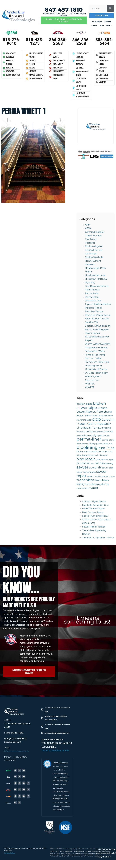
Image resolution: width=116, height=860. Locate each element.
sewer (82, 467)
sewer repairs (94, 476)
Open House (92, 289)
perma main (82, 444)
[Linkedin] (19, 770)
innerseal (81, 432)
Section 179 (91, 322)
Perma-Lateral (93, 300)
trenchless (85, 480)
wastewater (83, 488)
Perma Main (92, 293)
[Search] (110, 8)
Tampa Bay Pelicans (96, 347)
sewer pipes (89, 472)
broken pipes (84, 403)
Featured (90, 242)
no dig (92, 435)
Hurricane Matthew (96, 279)
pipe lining (106, 448)
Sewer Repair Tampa (94, 526)
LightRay (90, 282)
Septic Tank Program (97, 329)
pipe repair (86, 459)
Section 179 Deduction (97, 325)
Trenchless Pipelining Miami (98, 537)
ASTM (88, 228)
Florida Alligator (94, 246)
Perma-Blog (92, 297)
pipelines (107, 443)
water (93, 488)
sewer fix (95, 467)
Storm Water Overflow (97, 344)
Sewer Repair (92, 333)
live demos (98, 432)
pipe (91, 443)
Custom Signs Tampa (94, 501)
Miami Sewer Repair (93, 508)
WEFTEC (90, 383)
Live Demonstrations (97, 286)
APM (87, 224)
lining (89, 431)
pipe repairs (101, 459)
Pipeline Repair (93, 307)
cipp (96, 419)
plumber (83, 463)
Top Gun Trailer (93, 358)
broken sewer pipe (91, 405)
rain (92, 464)
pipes (111, 459)
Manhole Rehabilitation (95, 505)
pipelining (87, 447)
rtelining (108, 463)
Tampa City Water (95, 351)
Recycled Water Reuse (98, 315)
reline (99, 463)
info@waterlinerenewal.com (16, 751)
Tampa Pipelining (95, 354)
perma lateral (108, 440)
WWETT (89, 387)
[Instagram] (28, 783)
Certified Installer (94, 232)
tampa (105, 476)
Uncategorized (93, 365)
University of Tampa (96, 369)
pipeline (98, 444)
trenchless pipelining (97, 484)
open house (103, 435)
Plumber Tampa (94, 311)
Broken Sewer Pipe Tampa (91, 415)
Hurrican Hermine (95, 275)
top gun (112, 476)
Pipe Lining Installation (98, 304)
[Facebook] (15, 770)
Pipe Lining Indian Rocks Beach (94, 451)
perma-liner (89, 439)
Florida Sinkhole (94, 257)
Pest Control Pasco (92, 512)
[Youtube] (23, 770)
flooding (106, 428)
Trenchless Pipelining (97, 362)
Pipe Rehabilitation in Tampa (92, 455)
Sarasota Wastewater (97, 318)
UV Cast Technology (96, 372)
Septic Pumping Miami (95, 516)
